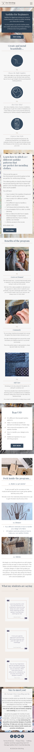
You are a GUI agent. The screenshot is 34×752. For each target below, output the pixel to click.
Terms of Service (8, 741)
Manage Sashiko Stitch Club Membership (17, 745)
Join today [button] (17, 37)
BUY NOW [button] (17, 446)
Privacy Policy (20, 741)
